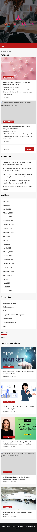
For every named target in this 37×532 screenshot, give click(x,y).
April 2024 (6, 287)
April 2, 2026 (13, 482)
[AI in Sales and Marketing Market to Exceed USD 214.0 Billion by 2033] (18, 393)
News (5, 326)
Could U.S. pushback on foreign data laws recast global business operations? (16, 182)
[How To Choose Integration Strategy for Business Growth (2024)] (18, 68)
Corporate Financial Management (14, 315)
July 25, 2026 (13, 376)
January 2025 (7, 256)
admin (6, 87)
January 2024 (7, 291)
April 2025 (6, 244)
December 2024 (8, 259)
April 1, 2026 (13, 517)
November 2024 (8, 263)
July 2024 (6, 279)
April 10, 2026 (13, 446)
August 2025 (7, 236)
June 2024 (6, 283)
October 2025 (7, 228)
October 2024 (7, 267)
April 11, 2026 (13, 411)
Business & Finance (8, 121)
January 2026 (7, 217)
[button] (3, 45)
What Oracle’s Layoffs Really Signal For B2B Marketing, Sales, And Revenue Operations (17, 176)
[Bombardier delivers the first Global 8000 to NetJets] (18, 498)
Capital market (8, 311)
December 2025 (8, 221)
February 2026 (8, 213)
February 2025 (8, 252)
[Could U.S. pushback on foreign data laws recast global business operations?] (18, 463)
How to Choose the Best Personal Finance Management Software (17, 127)
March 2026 (7, 209)
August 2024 (7, 275)
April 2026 (6, 205)
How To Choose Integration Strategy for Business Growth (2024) (16, 83)
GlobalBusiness (8, 318)
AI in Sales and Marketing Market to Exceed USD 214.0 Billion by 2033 (17, 169)
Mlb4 (3, 337)
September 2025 (8, 232)
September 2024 (8, 271)
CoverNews (29, 526)
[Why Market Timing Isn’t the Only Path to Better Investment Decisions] (18, 358)
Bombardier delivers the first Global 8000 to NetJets (17, 188)
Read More (5, 97)
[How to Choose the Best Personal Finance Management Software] (18, 112)
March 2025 (7, 248)
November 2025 (8, 224)
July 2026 (6, 201)
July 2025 (6, 240)
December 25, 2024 (14, 87)
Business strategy (8, 77)
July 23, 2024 (13, 131)
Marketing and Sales (9, 322)
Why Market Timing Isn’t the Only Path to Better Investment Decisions (17, 163)
